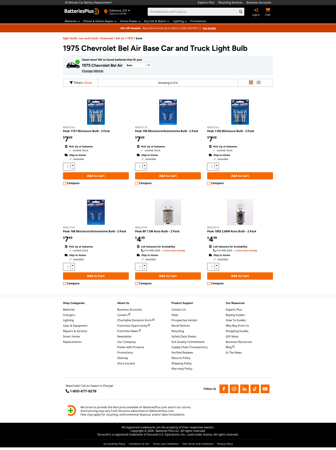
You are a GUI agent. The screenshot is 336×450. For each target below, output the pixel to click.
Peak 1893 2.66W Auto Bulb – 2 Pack (231, 231)
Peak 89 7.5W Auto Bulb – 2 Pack (157, 231)
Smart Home (71, 336)
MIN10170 (141, 127)
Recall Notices (181, 326)
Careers (122, 315)
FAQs (175, 315)
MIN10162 (213, 127)
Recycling (178, 331)
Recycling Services (230, 2)
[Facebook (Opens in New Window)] (223, 388)
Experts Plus (206, 2)
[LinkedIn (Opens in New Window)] (244, 388)
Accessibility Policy (114, 443)
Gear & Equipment (75, 326)
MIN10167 (69, 227)
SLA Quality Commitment (188, 342)
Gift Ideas (232, 336)
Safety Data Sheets (184, 336)
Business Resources (239, 342)
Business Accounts (259, 2)
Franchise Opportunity (132, 326)
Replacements (72, 342)
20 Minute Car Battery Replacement (88, 2)
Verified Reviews (182, 352)
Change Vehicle (92, 71)
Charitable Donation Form (134, 320)
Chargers (69, 315)
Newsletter (124, 336)
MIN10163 (69, 127)
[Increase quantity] (72, 165)
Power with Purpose (130, 347)
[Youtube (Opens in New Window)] (265, 388)
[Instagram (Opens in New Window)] (234, 388)
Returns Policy (181, 358)
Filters (78, 83)
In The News (234, 352)
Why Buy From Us (237, 326)
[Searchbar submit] (240, 11)
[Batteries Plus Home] (82, 12)
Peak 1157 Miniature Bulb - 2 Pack (86, 131)
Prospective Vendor (185, 320)
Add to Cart (96, 176)
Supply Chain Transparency (190, 347)
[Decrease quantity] (72, 168)
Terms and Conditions (166, 443)
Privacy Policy (225, 443)
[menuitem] (72, 21)
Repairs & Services (75, 331)
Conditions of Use (139, 443)
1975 (130, 38)
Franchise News (128, 331)
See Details (209, 28)
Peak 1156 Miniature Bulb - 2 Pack (230, 131)
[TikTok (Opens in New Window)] (254, 388)
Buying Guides (235, 315)
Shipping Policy (182, 363)
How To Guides (236, 320)
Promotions (125, 352)
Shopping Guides (237, 331)
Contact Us (179, 309)
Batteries (69, 309)
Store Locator (126, 363)
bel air (120, 38)
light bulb (70, 38)
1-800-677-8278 (83, 391)
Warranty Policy (182, 369)
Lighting (68, 320)
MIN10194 (141, 227)
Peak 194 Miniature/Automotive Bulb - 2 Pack (166, 131)
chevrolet (106, 38)
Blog (229, 347)
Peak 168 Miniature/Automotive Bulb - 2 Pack (94, 231)
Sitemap (122, 358)
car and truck (88, 38)
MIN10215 (213, 227)
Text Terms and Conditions (198, 443)
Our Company (126, 342)
